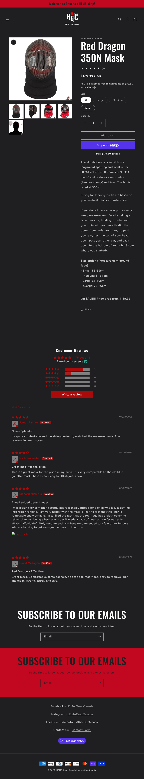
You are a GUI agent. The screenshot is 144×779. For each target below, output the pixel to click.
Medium (119, 101)
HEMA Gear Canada (80, 706)
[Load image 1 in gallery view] (16, 111)
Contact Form (81, 730)
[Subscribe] (99, 637)
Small (87, 108)
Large (102, 101)
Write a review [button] (72, 394)
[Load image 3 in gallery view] (48, 111)
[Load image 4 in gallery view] (65, 111)
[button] (7, 19)
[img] (20, 417)
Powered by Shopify (86, 770)
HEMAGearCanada (80, 714)
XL (86, 100)
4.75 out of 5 (81, 357)
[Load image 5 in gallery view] (16, 127)
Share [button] (87, 309)
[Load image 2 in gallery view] (32, 111)
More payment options (108, 154)
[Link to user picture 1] (20, 540)
